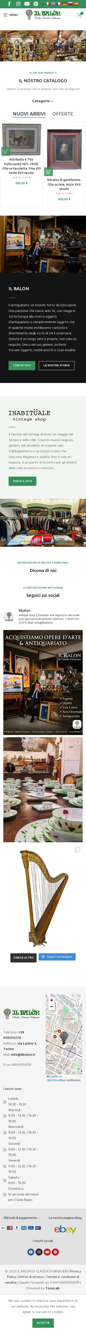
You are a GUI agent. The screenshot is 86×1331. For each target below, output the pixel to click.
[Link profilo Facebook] (9, 4)
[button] (5, 151)
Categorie (41, 101)
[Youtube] (47, 1252)
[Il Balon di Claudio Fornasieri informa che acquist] (43, 682)
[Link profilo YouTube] (26, 4)
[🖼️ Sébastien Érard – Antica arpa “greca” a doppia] (43, 897)
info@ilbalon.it (23, 1055)
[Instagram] (39, 1252)
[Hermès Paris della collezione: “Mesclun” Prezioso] (43, 789)
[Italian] (47, 3)
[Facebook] (30, 1252)
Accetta (43, 1323)
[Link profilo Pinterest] (35, 4)
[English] (53, 3)
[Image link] (65, 1230)
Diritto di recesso (31, 1277)
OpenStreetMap (56, 1080)
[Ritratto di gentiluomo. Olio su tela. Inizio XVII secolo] (64, 149)
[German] (64, 3)
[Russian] (70, 3)
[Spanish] (76, 3)
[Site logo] (43, 15)
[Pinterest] (55, 1252)
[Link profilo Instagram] (18, 4)
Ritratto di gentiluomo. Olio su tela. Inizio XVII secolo (64, 184)
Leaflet (53, 1076)
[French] (59, 3)
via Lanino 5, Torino (20, 1046)
